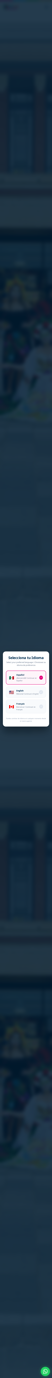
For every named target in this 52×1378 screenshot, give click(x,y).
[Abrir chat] (45, 1371)
